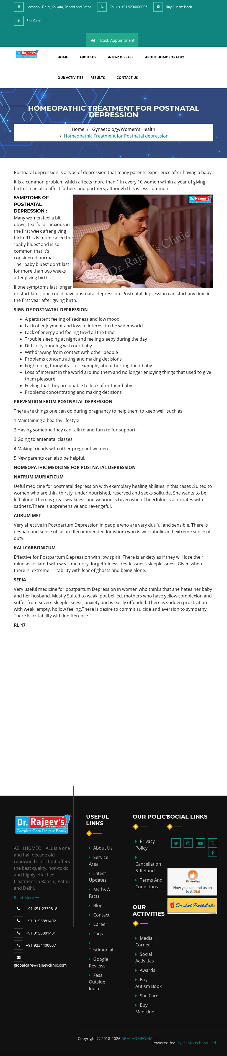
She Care (34, 20)
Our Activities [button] (71, 77)
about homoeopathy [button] (164, 57)
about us (87, 57)
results (98, 77)
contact (101, 915)
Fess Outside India (97, 982)
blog (97, 905)
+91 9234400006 (135, 6)
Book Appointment (117, 40)
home (63, 57)
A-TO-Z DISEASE (120, 57)
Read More (24, 897)
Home (78, 129)
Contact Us (127, 77)
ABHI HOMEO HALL (139, 1038)
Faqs (98, 934)
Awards (147, 970)
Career (100, 924)
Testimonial (101, 950)
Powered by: (164, 1042)
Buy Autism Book (179, 6)
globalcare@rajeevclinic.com (40, 965)
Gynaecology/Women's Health (123, 129)
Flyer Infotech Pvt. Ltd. (196, 1042)
